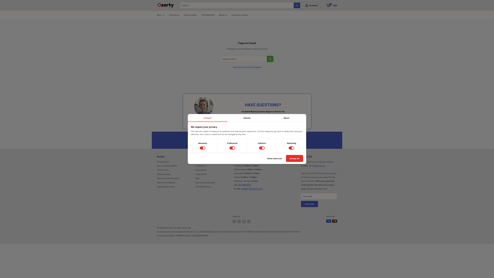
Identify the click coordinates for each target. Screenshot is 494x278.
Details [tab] (247, 118)
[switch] (202, 148)
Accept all (294, 158)
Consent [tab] (207, 118)
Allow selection (274, 158)
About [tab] (286, 118)
